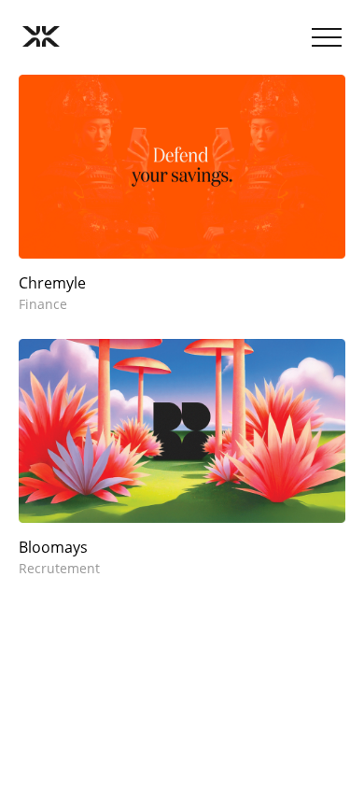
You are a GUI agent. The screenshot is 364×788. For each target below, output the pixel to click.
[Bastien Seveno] (41, 37)
